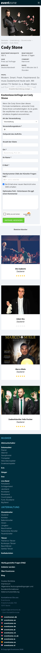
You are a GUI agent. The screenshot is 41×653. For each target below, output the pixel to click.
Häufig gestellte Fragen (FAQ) (13, 563)
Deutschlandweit (8, 67)
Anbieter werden (8, 567)
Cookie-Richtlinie (8, 581)
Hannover (26, 61)
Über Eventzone (7, 571)
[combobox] (20, 153)
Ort (5, 150)
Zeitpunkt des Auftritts (12, 134)
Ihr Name (7, 157)
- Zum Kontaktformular (10, 612)
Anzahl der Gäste (10, 142)
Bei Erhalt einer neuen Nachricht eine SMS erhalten (20, 185)
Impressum (5, 584)
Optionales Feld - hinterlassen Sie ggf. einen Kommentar (18, 192)
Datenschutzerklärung (10, 592)
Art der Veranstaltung (11, 118)
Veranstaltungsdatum (12, 126)
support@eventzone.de (10, 610)
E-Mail (6, 165)
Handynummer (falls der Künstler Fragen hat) (19, 175)
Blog (3, 575)
